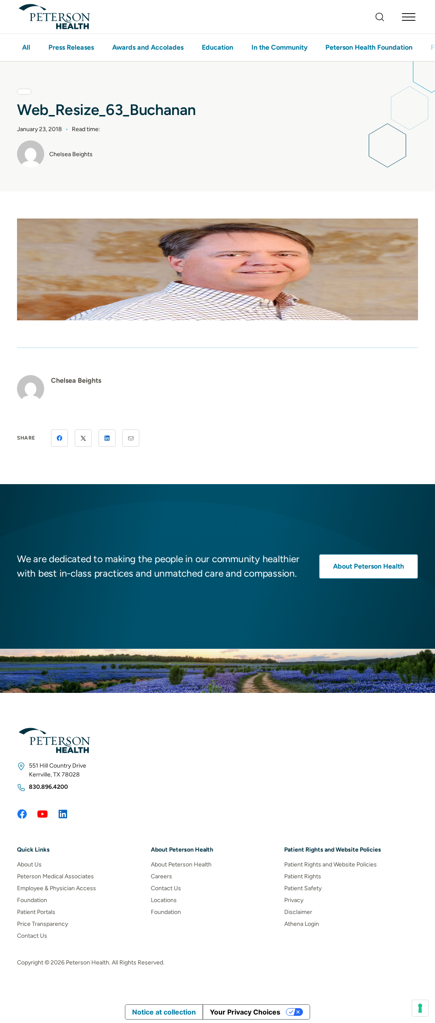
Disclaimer (298, 912)
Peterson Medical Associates (55, 876)
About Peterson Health (368, 566)
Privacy (293, 900)
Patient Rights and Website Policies (330, 864)
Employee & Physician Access (56, 888)
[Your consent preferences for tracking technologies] (420, 1008)
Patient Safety (303, 888)
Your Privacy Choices (245, 1012)
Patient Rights (302, 876)
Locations (164, 900)
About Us (29, 864)
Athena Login (301, 924)
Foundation (32, 900)
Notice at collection (164, 1012)
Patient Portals (36, 912)
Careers (161, 876)
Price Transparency (42, 924)
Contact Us (32, 935)
